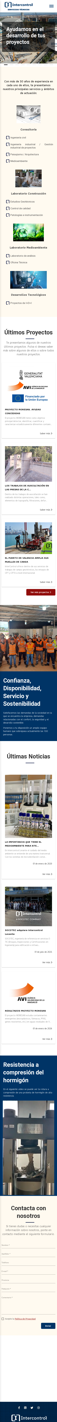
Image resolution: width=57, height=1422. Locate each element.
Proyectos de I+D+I (21, 303)
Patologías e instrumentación (26, 215)
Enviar (48, 1325)
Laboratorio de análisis (23, 255)
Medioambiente (18, 161)
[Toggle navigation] (52, 6)
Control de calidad (20, 208)
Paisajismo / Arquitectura (24, 154)
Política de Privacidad (25, 1318)
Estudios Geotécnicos (22, 201)
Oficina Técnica (18, 262)
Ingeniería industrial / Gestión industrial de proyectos (31, 146)
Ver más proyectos (40, 592)
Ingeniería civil (18, 137)
